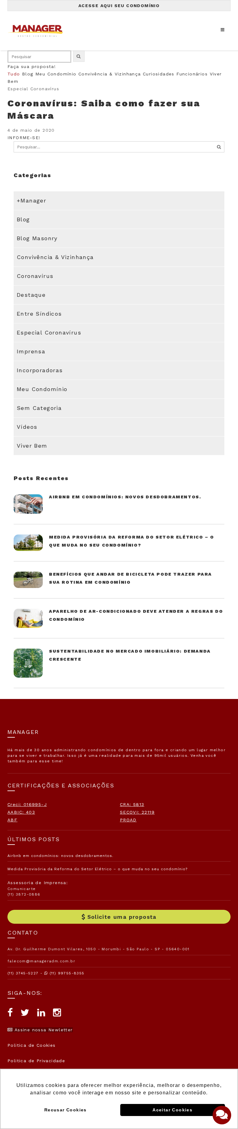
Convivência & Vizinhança (109, 73)
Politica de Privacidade (36, 1060)
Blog (27, 73)
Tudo (13, 73)
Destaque (31, 295)
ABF (12, 819)
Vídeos (27, 427)
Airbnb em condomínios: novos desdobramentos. (125, 496)
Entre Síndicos (39, 313)
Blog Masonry (37, 238)
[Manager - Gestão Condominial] (38, 30)
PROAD (128, 819)
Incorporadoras (40, 370)
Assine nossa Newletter (43, 1029)
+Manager (31, 200)
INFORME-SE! (23, 137)
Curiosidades (158, 73)
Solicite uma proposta (121, 917)
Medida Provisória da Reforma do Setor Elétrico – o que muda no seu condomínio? (97, 869)
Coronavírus (35, 276)
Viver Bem (32, 445)
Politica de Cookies (31, 1045)
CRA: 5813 (132, 804)
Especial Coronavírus (49, 332)
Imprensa (31, 351)
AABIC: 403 (21, 812)
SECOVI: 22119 (137, 812)
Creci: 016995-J (27, 804)
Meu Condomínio (56, 73)
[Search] (219, 146)
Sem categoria (39, 408)
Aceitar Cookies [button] (172, 1109)
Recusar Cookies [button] (65, 1109)
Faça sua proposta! (31, 66)
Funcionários (192, 73)
